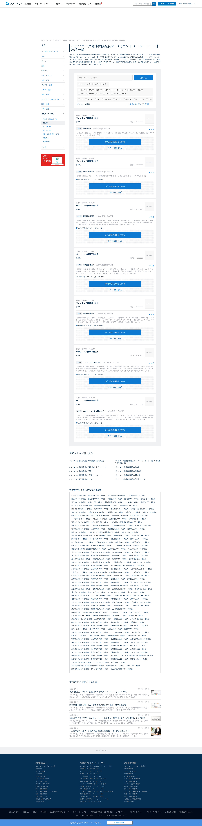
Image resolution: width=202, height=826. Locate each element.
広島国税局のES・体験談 (136, 579)
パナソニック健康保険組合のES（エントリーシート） (87, 467)
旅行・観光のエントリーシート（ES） (92, 789)
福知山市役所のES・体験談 (100, 602)
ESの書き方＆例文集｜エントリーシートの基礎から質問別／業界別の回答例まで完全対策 (107, 718)
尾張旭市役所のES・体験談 (138, 555)
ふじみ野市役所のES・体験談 (101, 595)
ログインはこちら (114, 148)
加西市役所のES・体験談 (99, 582)
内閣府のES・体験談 (131, 499)
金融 (42, 56)
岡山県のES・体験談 (131, 629)
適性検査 (98, 4)
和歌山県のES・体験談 (120, 515)
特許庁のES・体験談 (133, 512)
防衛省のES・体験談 (148, 499)
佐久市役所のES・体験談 (80, 582)
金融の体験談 (128, 768)
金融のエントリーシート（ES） (90, 768)
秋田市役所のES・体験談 (80, 626)
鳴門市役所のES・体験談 (140, 542)
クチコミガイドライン (154, 812)
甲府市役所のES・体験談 (119, 582)
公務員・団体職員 (47, 114)
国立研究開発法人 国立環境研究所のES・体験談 (127, 565)
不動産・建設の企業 (42, 786)
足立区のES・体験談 (137, 622)
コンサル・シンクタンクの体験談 (134, 766)
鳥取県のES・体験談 (122, 542)
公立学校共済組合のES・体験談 (141, 569)
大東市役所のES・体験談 (80, 632)
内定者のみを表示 (134, 104)
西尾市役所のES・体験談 (99, 632)
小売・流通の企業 (41, 796)
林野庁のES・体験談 (133, 666)
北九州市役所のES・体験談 (138, 612)
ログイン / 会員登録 (167, 3)
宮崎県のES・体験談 (121, 619)
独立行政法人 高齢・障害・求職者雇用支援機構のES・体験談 (132, 656)
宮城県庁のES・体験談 (122, 575)
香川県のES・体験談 (119, 555)
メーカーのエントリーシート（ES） (91, 771)
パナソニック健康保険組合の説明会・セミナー (85, 475)
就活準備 (69, 4)
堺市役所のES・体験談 (141, 595)
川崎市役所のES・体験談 (140, 606)
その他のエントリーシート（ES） (90, 801)
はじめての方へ (14, 812)
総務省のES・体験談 (95, 502)
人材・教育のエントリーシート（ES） (92, 781)
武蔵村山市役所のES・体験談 (119, 572)
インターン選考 (86, 84)
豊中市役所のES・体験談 (119, 642)
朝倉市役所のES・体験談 (101, 615)
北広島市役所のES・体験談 (80, 589)
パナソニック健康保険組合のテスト (127, 467)
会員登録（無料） (119, 823)
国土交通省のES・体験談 (96, 499)
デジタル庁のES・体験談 (99, 669)
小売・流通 (45, 109)
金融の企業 (39, 768)
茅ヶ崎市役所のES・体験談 (100, 552)
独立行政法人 (47, 130)
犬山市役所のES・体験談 (99, 639)
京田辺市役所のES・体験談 (136, 636)
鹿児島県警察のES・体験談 (100, 562)
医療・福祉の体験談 (130, 794)
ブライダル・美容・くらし (50, 99)
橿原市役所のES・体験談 (80, 622)
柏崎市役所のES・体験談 (139, 515)
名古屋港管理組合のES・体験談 (82, 542)
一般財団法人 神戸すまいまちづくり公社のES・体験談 (90, 662)
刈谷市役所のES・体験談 (80, 585)
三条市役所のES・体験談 (80, 579)
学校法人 (45, 138)
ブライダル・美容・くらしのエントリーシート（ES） (97, 791)
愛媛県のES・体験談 (78, 592)
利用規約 (43, 812)
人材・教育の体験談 (130, 781)
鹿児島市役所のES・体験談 (80, 559)
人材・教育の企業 (41, 781)
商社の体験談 (128, 773)
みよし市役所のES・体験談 (137, 549)
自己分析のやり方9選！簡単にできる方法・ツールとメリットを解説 (98, 692)
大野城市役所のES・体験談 (121, 562)
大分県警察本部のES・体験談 (122, 609)
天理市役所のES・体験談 (80, 602)
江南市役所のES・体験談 (119, 659)
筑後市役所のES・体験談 (80, 609)
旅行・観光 (45, 94)
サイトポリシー (121, 812)
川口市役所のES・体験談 (136, 592)
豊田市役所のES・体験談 (139, 539)
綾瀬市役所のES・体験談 (142, 562)
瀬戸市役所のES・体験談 (139, 599)
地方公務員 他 (47, 126)
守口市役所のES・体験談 (80, 639)
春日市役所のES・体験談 (143, 589)
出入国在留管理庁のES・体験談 (122, 669)
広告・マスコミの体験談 (132, 779)
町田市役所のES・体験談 (80, 565)
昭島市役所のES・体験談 (80, 545)
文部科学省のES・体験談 (136, 495)
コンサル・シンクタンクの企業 (45, 766)
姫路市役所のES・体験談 (99, 622)
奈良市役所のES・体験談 (119, 539)
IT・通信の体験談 (129, 776)
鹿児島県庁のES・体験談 (115, 666)
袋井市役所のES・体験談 (80, 595)
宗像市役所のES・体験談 (139, 585)
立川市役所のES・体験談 (119, 639)
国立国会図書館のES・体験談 (81, 509)
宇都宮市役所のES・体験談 (141, 602)
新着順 (147, 104)
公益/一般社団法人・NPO (51, 134)
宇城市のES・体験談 (136, 615)
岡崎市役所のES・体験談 (116, 636)
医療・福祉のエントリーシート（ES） (92, 794)
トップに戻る (100, 750)
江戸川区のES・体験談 (79, 629)
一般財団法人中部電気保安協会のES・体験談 (103, 532)
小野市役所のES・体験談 (99, 522)
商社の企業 (39, 773)
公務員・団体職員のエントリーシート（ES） (94, 799)
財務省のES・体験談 (115, 499)
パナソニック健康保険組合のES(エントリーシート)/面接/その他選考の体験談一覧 (137, 462)
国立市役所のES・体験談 (116, 592)
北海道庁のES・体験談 (138, 649)
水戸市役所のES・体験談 (80, 652)
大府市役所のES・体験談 (117, 549)
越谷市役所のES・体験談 (80, 642)
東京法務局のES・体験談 (80, 669)
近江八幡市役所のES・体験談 (140, 582)
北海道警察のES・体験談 (80, 649)
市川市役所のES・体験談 (116, 529)
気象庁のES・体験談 (149, 512)
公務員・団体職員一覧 (50, 119)
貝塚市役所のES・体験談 (140, 535)
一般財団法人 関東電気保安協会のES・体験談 (126, 522)
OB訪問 (129, 99)
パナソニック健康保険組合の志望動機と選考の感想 (86, 461)
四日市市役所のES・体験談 (80, 615)
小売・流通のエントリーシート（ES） (92, 796)
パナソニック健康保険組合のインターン (83, 479)
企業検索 (28, 4)
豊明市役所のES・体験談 (80, 525)
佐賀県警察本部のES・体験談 (122, 589)
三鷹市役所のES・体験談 (117, 519)
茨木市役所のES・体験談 (137, 559)
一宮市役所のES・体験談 (140, 572)
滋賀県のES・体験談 (119, 559)
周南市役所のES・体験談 (80, 552)
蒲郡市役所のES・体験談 (80, 522)
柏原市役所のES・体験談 (80, 529)
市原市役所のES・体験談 (139, 642)
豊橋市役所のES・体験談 (119, 652)
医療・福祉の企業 (41, 794)
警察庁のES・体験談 (148, 502)
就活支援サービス (85, 4)
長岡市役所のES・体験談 (119, 645)
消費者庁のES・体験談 (96, 512)
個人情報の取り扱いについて (60, 812)
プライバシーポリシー (80, 812)
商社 (42, 66)
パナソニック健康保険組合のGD (80, 471)
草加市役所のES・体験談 (139, 652)
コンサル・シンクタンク (49, 51)
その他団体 (46, 141)
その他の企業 (40, 801)
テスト (90, 99)
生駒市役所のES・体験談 (80, 575)
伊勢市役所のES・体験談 (99, 642)
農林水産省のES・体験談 (113, 502)
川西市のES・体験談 (119, 615)
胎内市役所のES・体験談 (99, 649)
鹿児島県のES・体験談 (143, 525)
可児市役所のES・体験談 (80, 555)
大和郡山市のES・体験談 (140, 632)
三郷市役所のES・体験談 (102, 535)
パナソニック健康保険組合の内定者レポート (130, 479)
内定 (150, 99)
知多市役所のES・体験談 (99, 579)
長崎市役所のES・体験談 (99, 659)
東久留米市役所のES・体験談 (101, 575)
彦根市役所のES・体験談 (119, 626)
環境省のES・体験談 (78, 495)
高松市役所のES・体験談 (99, 599)
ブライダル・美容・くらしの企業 (46, 791)
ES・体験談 (56, 4)
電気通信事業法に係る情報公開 (102, 812)
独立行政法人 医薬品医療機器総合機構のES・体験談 (89, 612)
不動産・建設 (45, 90)
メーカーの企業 (40, 771)
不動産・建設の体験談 (131, 786)
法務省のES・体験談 (78, 502)
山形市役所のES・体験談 (119, 569)
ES (82, 99)
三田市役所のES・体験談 (139, 659)
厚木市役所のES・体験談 (137, 519)
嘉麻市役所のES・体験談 (98, 572)
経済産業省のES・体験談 (96, 495)
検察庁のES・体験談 (101, 509)
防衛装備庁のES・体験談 (80, 515)
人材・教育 (45, 80)
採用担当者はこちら (186, 812)
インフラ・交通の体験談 (132, 784)
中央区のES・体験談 (100, 519)
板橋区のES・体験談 (140, 545)
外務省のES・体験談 (131, 502)
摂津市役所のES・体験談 (119, 622)
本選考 (97, 84)
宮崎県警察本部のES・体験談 (122, 525)
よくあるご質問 (170, 812)
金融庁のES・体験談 (78, 512)
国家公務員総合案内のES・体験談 (105, 505)
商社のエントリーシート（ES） (90, 773)
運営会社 (26, 812)
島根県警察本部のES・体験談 (81, 535)
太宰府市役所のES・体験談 (100, 525)
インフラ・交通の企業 (43, 784)
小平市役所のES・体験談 (99, 626)
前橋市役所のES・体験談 (96, 592)
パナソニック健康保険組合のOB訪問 (127, 475)
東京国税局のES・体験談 (119, 509)
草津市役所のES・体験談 (140, 575)
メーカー (44, 61)
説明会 (105, 84)
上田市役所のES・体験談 (102, 619)
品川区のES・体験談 (115, 629)
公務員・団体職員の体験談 (132, 799)
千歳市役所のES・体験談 (99, 585)
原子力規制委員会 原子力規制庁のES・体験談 (87, 666)
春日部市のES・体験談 (122, 535)
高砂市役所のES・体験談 (119, 599)
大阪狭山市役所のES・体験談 (101, 606)
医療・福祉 (45, 104)
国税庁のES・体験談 (78, 499)
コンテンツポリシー (136, 812)
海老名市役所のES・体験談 (100, 515)
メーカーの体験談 (130, 771)
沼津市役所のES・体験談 (119, 585)
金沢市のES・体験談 (118, 579)
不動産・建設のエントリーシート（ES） (93, 786)
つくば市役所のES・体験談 (120, 632)
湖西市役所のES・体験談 (99, 656)
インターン (140, 99)
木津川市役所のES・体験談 (139, 619)
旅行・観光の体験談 (130, 789)
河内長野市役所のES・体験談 (101, 545)
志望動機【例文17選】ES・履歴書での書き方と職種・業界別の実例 (97, 705)
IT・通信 (44, 70)
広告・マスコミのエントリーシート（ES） (93, 779)
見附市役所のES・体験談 (99, 652)
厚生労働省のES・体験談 (116, 495)
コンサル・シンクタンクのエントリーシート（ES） (96, 766)
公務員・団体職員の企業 (43, 799)
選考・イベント (40, 4)
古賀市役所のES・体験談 (80, 645)
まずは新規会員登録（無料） (115, 142)
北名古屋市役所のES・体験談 (140, 639)
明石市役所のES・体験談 (99, 645)
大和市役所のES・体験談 (80, 569)
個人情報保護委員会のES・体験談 (142, 509)
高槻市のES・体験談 (78, 532)
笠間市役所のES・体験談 (104, 542)
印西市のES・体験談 (78, 636)
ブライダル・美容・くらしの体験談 (135, 791)
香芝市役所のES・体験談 (99, 565)
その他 (124, 93)
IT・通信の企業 (40, 776)
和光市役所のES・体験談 (122, 595)
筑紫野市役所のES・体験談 (100, 609)
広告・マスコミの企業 (43, 779)
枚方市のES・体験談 (118, 662)
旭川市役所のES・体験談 (140, 552)
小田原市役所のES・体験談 (99, 539)
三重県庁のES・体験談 (79, 572)
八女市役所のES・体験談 (122, 545)
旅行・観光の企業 (41, 789)
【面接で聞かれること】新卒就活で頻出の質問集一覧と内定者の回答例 (99, 731)
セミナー (118, 99)
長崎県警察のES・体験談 (121, 602)
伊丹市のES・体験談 (137, 645)
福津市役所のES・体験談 (80, 606)
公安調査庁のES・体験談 (114, 512)
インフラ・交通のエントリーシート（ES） (93, 784)
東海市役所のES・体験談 (80, 562)
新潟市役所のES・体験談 (119, 649)
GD (98, 99)
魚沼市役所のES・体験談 (130, 532)
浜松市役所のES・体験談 (99, 569)
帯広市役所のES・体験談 (101, 559)
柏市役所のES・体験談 (122, 606)
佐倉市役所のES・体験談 (80, 599)
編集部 (35, 812)
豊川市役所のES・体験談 (101, 589)
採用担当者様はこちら (187, 4)
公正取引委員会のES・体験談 (81, 505)
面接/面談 (107, 99)
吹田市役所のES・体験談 (80, 659)
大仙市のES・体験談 (98, 529)
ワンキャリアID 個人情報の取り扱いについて (111, 815)
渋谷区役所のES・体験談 (80, 656)
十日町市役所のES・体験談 (80, 519)
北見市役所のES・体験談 (118, 612)
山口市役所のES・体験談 (121, 552)
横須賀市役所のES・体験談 (100, 555)
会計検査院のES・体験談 (128, 505)
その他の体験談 (129, 801)
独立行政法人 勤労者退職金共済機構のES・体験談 (88, 549)
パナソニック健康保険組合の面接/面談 (128, 471)
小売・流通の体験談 (130, 796)
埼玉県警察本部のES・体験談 (81, 619)
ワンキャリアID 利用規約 (84, 815)
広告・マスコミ (46, 75)
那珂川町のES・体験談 (97, 629)
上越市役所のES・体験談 (96, 636)
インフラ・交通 (46, 85)
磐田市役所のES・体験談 (139, 626)
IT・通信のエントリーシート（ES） (91, 776)
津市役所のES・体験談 (79, 539)
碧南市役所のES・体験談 (136, 529)
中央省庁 (45, 123)
